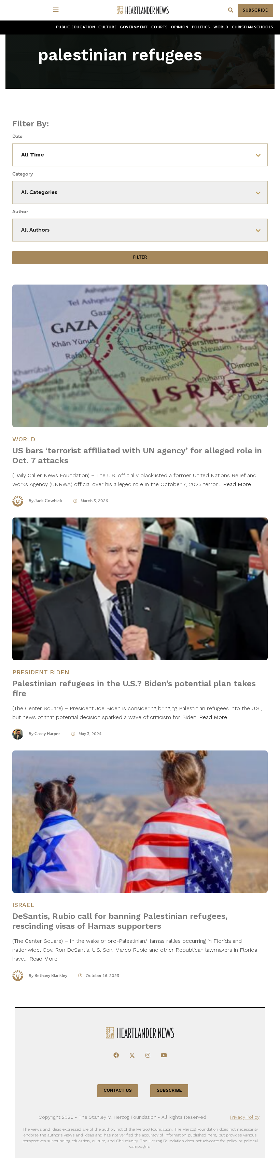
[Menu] (57, 10)
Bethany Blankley (50, 975)
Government (134, 27)
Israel (23, 904)
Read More (237, 484)
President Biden (40, 672)
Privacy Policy (245, 1117)
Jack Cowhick (48, 500)
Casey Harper (47, 733)
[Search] (230, 10)
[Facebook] (116, 1055)
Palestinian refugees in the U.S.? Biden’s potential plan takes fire (134, 688)
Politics (201, 27)
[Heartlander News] (143, 10)
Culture (107, 27)
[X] (132, 1055)
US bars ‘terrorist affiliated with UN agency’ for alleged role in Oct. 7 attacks (137, 455)
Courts (159, 27)
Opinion (179, 27)
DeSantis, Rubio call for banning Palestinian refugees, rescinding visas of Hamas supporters (119, 921)
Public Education (75, 27)
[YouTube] (164, 1055)
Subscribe (255, 10)
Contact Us (118, 1090)
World (220, 27)
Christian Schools (252, 27)
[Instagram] (148, 1055)
